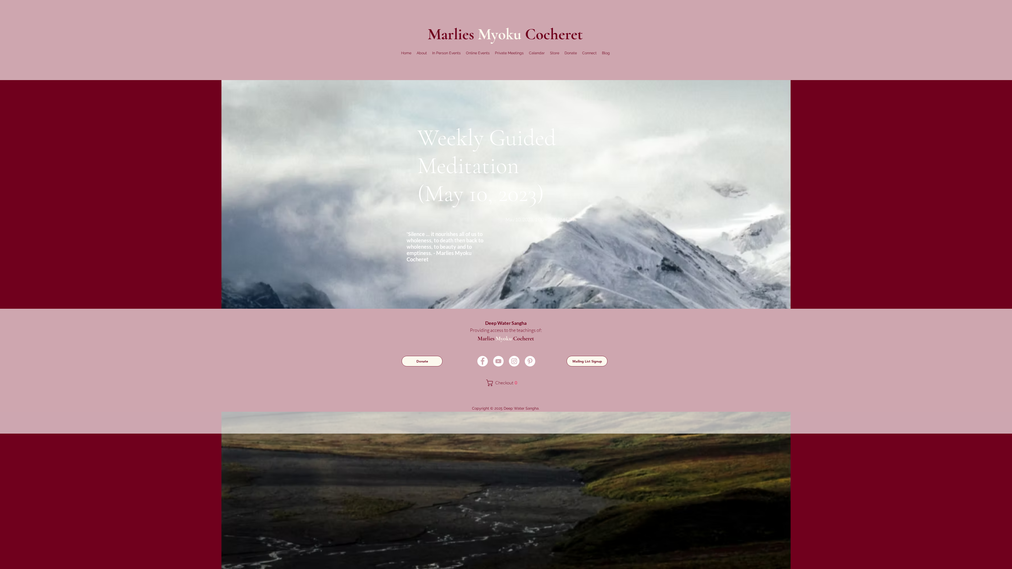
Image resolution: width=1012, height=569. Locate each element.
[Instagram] (514, 361)
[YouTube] (498, 361)
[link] (505, 383)
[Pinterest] (530, 361)
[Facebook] (482, 361)
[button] (422, 53)
